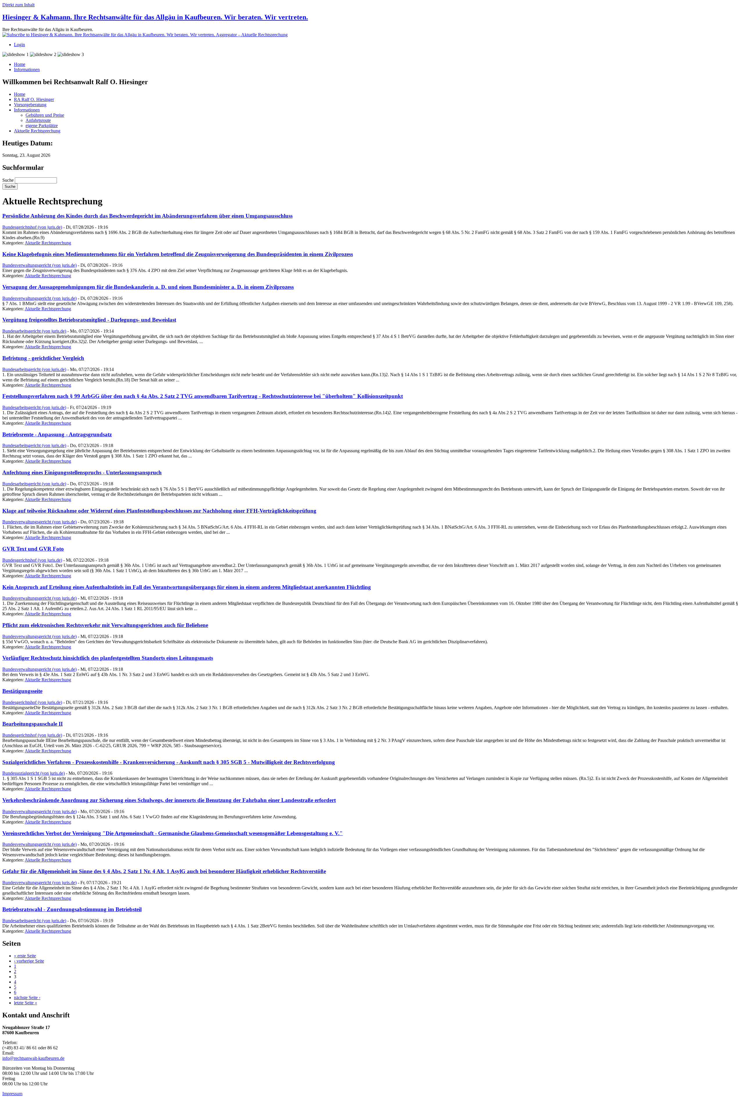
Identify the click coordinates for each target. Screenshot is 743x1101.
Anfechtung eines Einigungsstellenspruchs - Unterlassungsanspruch (82, 472)
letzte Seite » (25, 1002)
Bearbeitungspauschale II (32, 724)
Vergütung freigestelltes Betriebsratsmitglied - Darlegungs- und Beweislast (89, 320)
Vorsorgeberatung (30, 104)
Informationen (27, 69)
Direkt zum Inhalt (18, 4)
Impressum (12, 1093)
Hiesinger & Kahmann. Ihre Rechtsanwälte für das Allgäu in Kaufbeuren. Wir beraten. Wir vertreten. (155, 17)
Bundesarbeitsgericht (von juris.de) (34, 331)
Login (19, 44)
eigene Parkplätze (42, 125)
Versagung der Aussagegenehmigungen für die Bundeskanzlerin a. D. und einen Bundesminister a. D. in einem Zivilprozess (148, 287)
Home (19, 64)
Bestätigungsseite (22, 691)
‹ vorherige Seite (29, 960)
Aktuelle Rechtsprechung (37, 130)
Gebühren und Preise (45, 115)
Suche (8, 180)
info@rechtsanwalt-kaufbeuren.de (33, 1058)
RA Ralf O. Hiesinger (34, 99)
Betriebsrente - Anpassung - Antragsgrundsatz (57, 434)
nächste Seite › (27, 997)
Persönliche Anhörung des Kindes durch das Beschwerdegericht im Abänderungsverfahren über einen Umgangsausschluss (147, 216)
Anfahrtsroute (38, 120)
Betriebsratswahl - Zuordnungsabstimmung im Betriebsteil (72, 909)
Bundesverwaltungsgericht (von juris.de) (39, 265)
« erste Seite (25, 955)
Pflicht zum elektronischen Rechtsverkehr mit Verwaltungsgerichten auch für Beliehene (105, 625)
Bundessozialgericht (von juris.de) (33, 773)
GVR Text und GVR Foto (33, 549)
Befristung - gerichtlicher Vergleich (43, 358)
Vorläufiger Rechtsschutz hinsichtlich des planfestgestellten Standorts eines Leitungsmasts (107, 658)
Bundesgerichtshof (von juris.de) (32, 227)
